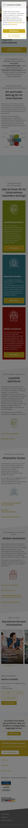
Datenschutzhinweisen (15, 23)
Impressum (13, 24)
